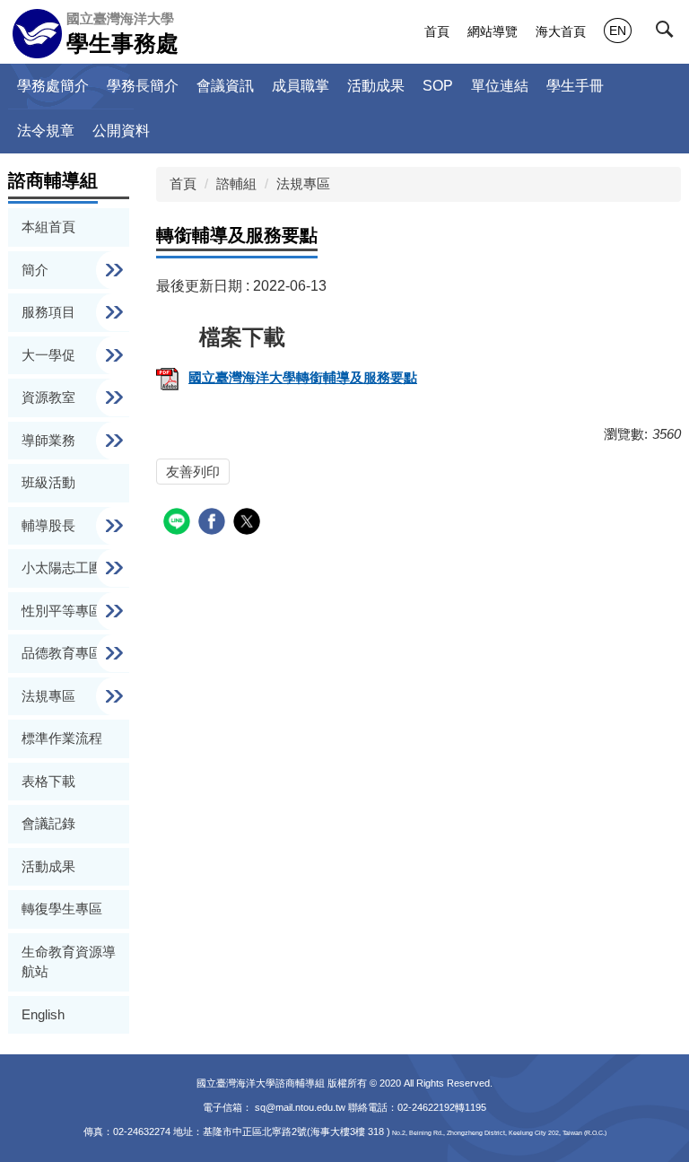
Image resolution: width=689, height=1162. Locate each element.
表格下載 (48, 781)
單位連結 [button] (499, 85)
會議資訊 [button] (225, 85)
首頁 (436, 31)
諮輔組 (236, 183)
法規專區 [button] (50, 695)
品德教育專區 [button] (64, 652)
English (43, 1014)
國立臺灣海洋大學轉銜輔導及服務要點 (302, 377)
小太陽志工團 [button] (64, 567)
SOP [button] (438, 85)
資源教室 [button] (50, 397)
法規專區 (303, 183)
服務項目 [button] (50, 311)
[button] (668, 33)
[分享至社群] (179, 523)
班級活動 (48, 482)
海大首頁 (561, 31)
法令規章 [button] (45, 130)
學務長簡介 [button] (143, 85)
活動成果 (376, 85)
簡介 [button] (37, 269)
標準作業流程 (62, 738)
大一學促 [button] (50, 355)
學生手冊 (575, 85)
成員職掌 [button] (300, 85)
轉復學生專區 (62, 908)
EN (617, 30)
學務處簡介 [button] (53, 85)
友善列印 (193, 471)
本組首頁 (48, 226)
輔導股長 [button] (50, 525)
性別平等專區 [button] (64, 610)
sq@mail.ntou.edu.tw (301, 1107)
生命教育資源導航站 (69, 962)
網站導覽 (492, 31)
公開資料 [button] (121, 130)
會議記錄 (48, 823)
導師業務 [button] (50, 440)
